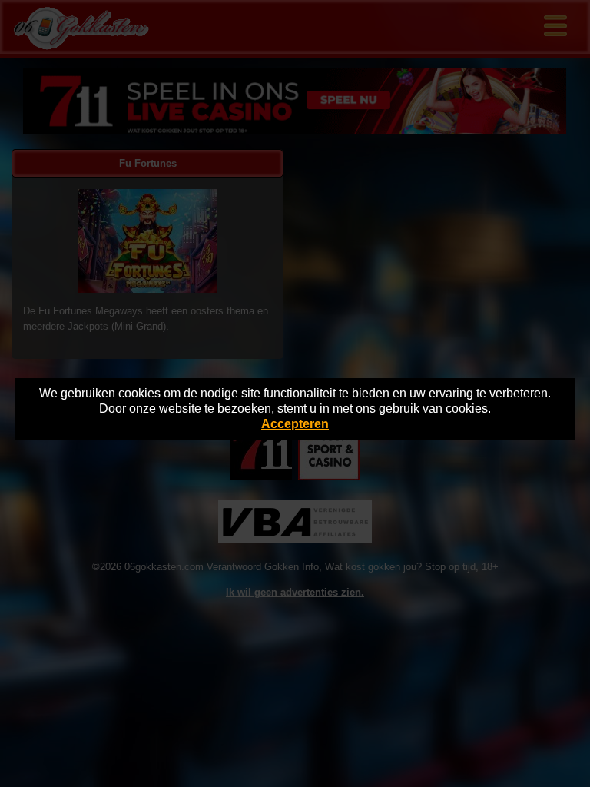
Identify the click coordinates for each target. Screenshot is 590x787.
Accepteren (295, 423)
